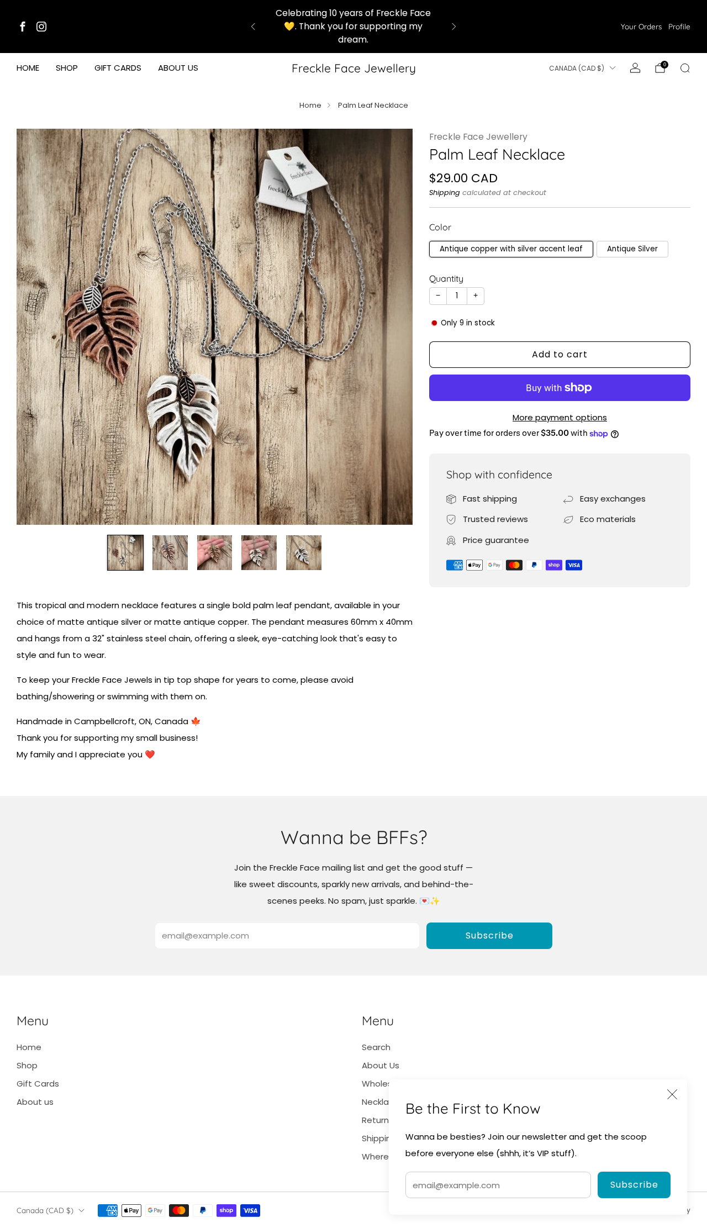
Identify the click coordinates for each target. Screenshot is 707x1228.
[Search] (684, 67)
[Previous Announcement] (253, 26)
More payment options (560, 417)
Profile (679, 26)
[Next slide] (391, 326)
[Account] (635, 67)
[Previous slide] (38, 326)
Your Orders (641, 26)
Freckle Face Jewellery (354, 68)
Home (28, 67)
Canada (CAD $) (576, 68)
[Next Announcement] (454, 26)
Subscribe (634, 1184)
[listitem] (354, 26)
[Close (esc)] (672, 1094)
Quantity (446, 278)
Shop (67, 67)
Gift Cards (117, 67)
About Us (380, 1065)
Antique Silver (632, 249)
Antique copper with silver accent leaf (511, 249)
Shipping (444, 192)
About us (178, 67)
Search (376, 1047)
